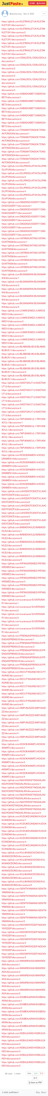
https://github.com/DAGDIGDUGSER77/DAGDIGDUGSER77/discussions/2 (23, 211)
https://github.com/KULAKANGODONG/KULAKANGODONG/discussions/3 (23, 868)
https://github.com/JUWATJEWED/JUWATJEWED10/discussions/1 (23, 312)
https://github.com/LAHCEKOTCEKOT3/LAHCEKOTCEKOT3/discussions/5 (24, 521)
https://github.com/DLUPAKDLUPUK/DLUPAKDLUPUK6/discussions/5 (24, 196)
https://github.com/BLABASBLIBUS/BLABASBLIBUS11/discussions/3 (23, 362)
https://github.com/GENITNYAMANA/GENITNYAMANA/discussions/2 (24, 897)
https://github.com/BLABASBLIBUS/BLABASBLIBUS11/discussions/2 (23, 355)
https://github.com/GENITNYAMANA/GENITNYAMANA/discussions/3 (24, 904)
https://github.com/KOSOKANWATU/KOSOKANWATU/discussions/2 (23, 753)
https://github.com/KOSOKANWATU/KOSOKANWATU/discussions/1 (23, 745)
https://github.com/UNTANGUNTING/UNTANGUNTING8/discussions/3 (23, 254)
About (43, 1092)
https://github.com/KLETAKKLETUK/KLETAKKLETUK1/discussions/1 (23, 23)
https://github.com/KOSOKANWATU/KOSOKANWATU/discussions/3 (23, 760)
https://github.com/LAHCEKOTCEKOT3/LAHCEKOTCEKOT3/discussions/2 (24, 500)
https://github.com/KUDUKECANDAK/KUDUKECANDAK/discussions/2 (24, 825)
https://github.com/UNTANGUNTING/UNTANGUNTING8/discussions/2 (23, 247)
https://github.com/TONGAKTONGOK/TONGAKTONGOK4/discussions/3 (23, 145)
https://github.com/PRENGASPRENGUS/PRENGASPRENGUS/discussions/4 (23, 659)
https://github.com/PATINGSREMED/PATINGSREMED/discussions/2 (24, 572)
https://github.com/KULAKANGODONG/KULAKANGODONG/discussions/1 (23, 854)
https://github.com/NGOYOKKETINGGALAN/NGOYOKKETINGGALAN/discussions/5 (24, 810)
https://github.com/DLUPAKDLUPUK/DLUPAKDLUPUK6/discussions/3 (24, 182)
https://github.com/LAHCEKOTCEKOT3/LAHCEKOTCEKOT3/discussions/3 (24, 507)
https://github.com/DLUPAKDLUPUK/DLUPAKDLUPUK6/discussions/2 (24, 174)
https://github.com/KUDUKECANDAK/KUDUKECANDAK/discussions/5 (24, 846)
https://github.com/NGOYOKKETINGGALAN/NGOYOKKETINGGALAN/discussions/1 (24, 781)
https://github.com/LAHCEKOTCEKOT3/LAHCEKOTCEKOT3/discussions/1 (24, 492)
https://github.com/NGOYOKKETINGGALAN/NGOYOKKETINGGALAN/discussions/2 (24, 789)
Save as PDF (36, 1082)
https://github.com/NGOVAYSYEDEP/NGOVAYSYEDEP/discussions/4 (24, 948)
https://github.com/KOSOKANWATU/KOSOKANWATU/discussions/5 (23, 774)
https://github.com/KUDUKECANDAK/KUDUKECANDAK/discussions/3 (24, 832)
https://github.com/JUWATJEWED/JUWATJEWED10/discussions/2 (23, 319)
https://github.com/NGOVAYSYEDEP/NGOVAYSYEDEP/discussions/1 (24, 926)
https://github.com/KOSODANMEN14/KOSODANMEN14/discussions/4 (23, 478)
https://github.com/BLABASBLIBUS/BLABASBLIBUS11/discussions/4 (23, 370)
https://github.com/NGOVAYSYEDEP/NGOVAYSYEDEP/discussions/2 (24, 933)
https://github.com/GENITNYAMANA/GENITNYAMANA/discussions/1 (24, 890)
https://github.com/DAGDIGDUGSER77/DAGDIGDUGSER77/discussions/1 (23, 203)
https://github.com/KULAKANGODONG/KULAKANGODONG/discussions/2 (23, 861)
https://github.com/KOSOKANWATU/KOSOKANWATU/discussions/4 (23, 767)
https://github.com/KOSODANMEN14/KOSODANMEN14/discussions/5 (23, 485)
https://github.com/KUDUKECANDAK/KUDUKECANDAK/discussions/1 (24, 818)
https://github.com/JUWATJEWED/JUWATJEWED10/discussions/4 (23, 333)
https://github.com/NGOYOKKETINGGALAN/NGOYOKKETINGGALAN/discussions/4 (24, 803)
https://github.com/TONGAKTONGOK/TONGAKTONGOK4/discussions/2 (23, 138)
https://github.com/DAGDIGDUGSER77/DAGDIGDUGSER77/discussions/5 (23, 232)
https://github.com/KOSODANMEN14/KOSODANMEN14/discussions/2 (23, 463)
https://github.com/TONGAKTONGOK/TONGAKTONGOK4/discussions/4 (23, 153)
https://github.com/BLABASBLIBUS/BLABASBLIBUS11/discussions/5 (23, 377)
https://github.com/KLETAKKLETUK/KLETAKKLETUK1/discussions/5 (23, 52)
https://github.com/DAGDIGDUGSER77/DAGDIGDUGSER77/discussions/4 (23, 225)
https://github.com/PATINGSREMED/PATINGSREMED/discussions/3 (24, 579)
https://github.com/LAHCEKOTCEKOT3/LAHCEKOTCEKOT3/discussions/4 (24, 514)
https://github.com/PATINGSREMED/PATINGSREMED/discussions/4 (24, 586)
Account (41, 3)
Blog (38, 1092)
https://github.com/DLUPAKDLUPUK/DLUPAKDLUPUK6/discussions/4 (24, 189)
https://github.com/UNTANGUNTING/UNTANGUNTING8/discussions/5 (23, 268)
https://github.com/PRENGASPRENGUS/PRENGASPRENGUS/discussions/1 (23, 637)
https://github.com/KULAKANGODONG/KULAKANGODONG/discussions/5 (23, 883)
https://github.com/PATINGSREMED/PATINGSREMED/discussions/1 (24, 565)
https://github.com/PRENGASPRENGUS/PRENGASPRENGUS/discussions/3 (23, 651)
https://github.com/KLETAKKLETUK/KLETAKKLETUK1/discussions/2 (23, 30)
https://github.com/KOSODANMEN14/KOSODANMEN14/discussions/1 (23, 456)
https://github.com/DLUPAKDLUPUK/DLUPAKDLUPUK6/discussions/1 (24, 167)
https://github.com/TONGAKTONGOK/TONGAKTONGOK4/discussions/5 (23, 160)
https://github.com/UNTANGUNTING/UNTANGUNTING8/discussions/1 (23, 240)
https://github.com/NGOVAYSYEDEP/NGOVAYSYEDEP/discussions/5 (24, 955)
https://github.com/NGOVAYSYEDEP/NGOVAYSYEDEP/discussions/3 (24, 940)
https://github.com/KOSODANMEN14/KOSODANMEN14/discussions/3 (23, 471)
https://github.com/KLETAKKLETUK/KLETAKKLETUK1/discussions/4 (23, 44)
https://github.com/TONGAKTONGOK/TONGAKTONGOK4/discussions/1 (23, 131)
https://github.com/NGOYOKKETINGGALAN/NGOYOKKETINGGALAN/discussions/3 (24, 796)
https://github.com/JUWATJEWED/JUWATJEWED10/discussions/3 (23, 326)
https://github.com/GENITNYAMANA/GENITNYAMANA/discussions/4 (24, 911)
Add (33, 3)
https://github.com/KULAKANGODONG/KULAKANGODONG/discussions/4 (23, 875)
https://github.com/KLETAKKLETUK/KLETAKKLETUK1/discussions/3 (23, 37)
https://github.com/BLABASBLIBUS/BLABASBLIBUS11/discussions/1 (23, 348)
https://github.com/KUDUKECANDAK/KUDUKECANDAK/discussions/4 (24, 839)
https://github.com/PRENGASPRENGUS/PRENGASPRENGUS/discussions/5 (23, 666)
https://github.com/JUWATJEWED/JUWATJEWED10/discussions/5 (23, 341)
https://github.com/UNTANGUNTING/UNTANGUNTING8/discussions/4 (23, 261)
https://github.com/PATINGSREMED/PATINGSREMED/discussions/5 (24, 594)
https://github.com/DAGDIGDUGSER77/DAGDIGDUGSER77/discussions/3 (23, 218)
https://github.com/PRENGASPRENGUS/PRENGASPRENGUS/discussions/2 (23, 644)
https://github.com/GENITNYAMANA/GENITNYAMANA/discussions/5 (24, 919)
